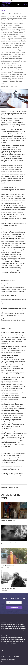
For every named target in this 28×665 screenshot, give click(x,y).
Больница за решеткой (8, 520)
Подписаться (14, 607)
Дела (3, 10)
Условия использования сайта (8, 661)
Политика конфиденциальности (8, 659)
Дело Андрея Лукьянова (8, 588)
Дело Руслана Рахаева (8, 566)
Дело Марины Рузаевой (8, 543)
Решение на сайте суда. (8, 450)
